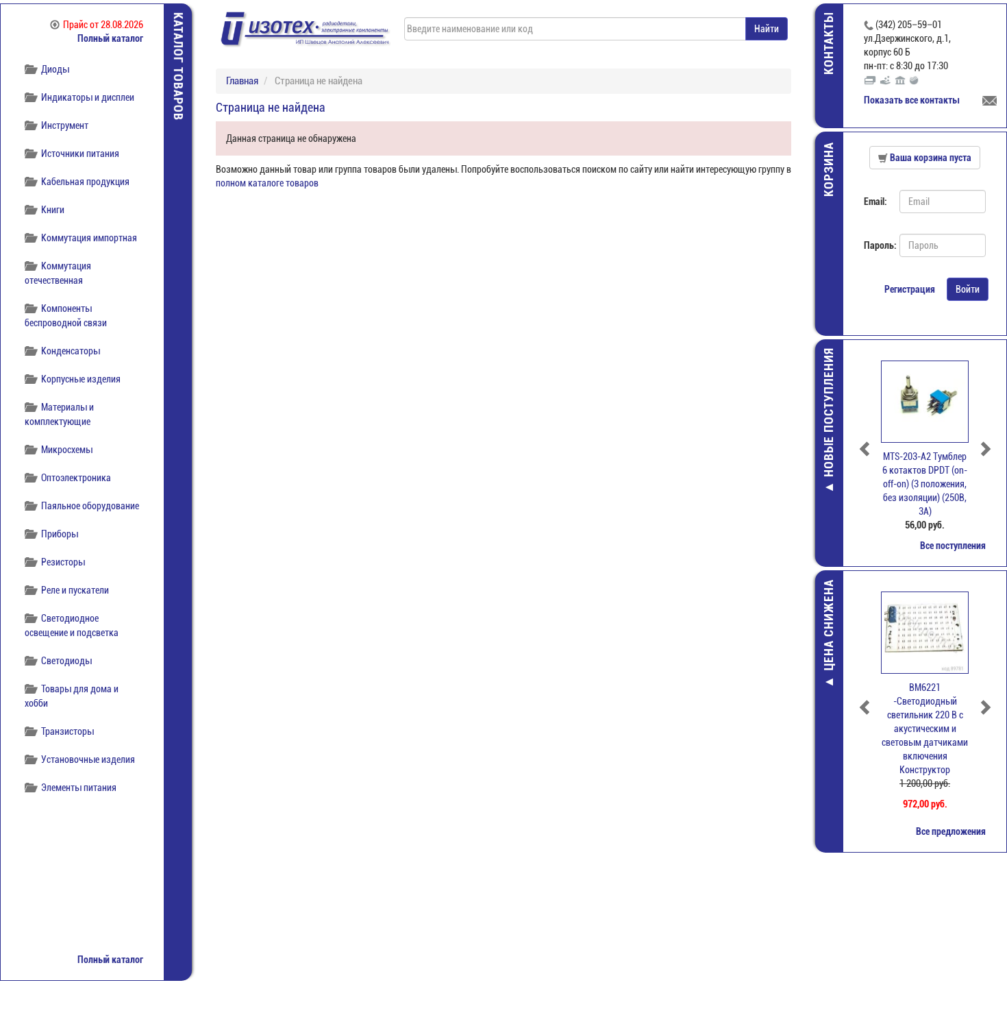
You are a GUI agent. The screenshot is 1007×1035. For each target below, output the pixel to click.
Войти (968, 289)
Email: (875, 201)
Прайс (103, 24)
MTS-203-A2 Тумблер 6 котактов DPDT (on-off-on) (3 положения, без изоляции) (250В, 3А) (924, 484)
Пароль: (876, 245)
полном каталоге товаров (267, 183)
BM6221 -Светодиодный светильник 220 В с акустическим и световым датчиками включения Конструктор (925, 728)
